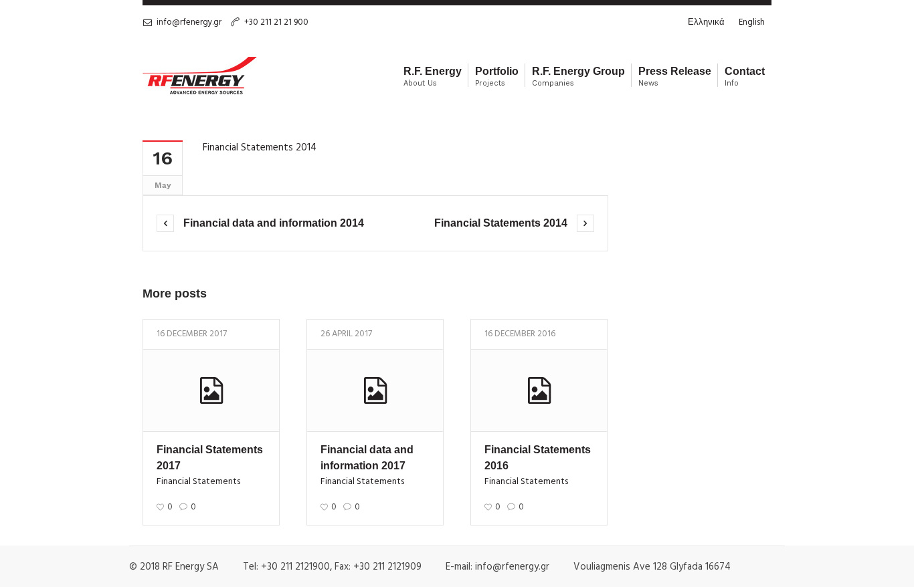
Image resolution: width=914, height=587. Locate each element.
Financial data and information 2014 (273, 223)
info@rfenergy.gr (189, 22)
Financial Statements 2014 (259, 148)
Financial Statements (198, 481)
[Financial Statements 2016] (539, 390)
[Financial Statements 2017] (211, 390)
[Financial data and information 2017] (375, 390)
